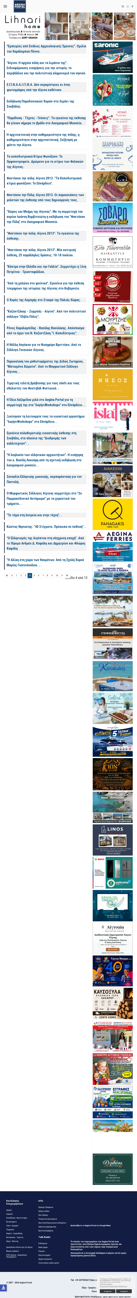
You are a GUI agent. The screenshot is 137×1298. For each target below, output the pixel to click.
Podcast (41, 1251)
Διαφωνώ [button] (124, 1291)
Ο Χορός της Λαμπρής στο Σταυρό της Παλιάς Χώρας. (44, 300)
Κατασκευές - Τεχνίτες (14, 1237)
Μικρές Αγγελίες (12, 1251)
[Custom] (132, 6)
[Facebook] (123, 6)
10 (57, 575)
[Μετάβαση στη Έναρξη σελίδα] (7, 575)
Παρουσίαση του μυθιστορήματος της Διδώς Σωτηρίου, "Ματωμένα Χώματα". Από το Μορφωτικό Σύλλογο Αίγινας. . (45, 366)
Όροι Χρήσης (43, 1215)
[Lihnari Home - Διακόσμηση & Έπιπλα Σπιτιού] (68, 26)
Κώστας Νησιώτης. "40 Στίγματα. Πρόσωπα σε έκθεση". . (46, 527)
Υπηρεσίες (10, 1229)
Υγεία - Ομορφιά (12, 1226)
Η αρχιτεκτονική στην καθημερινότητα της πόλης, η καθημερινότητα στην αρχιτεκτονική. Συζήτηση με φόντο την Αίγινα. (43, 140)
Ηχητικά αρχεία (44, 1255)
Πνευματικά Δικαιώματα (47, 1219)
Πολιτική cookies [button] (106, 1284)
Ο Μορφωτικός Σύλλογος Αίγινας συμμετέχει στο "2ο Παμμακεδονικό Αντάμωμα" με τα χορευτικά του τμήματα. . (44, 498)
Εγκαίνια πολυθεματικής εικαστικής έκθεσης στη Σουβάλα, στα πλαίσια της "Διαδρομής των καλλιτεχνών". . (41, 438)
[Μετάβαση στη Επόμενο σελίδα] (62, 575)
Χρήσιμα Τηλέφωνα (45, 1207)
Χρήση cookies (44, 1211)
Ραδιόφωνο (42, 1243)
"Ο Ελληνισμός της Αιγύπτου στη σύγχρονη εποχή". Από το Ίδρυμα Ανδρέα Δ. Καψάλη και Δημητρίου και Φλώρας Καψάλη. (46, 543)
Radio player (43, 1247)
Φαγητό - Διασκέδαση (14, 1233)
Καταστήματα (11, 1222)
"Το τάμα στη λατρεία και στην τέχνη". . (34, 515)
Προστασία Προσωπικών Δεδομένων (52, 1223)
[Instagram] (128, 6)
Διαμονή (9, 1214)
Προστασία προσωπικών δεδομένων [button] (113, 1286)
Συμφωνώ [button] (107, 1291)
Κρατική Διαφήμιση (45, 1231)
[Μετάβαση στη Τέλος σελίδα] (67, 575)
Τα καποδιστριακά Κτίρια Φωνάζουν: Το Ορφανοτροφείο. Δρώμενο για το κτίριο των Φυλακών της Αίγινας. (45, 161)
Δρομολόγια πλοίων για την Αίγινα (19, 1247)
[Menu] (5, 6)
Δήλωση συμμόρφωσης (47, 1227)
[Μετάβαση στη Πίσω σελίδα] (12, 575)
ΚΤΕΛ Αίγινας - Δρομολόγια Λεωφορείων (16, 1256)
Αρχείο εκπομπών (45, 1259)
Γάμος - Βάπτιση (12, 1241)
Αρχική (9, 1210)
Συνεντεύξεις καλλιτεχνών (48, 1263)
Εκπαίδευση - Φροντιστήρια (16, 1218)
